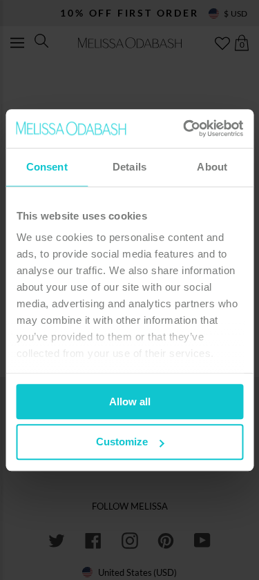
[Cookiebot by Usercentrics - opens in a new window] (184, 128)
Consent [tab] (47, 167)
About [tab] (212, 167)
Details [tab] (129, 167)
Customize (122, 442)
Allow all (130, 401)
